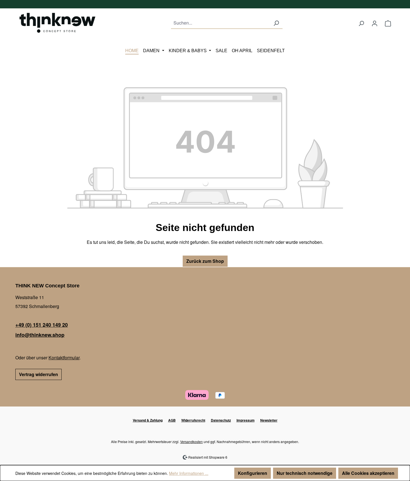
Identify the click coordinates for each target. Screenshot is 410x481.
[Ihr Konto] (374, 23)
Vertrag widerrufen (38, 374)
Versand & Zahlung (148, 420)
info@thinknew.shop (39, 334)
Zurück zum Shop (205, 261)
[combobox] (220, 23)
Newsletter (269, 420)
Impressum (246, 420)
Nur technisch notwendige (304, 473)
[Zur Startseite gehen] (57, 22)
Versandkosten (191, 441)
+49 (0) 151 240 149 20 (41, 324)
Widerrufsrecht (193, 420)
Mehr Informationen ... (188, 473)
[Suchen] (276, 23)
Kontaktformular (64, 357)
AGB (172, 420)
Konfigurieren (252, 473)
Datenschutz (221, 420)
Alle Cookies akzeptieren (368, 473)
